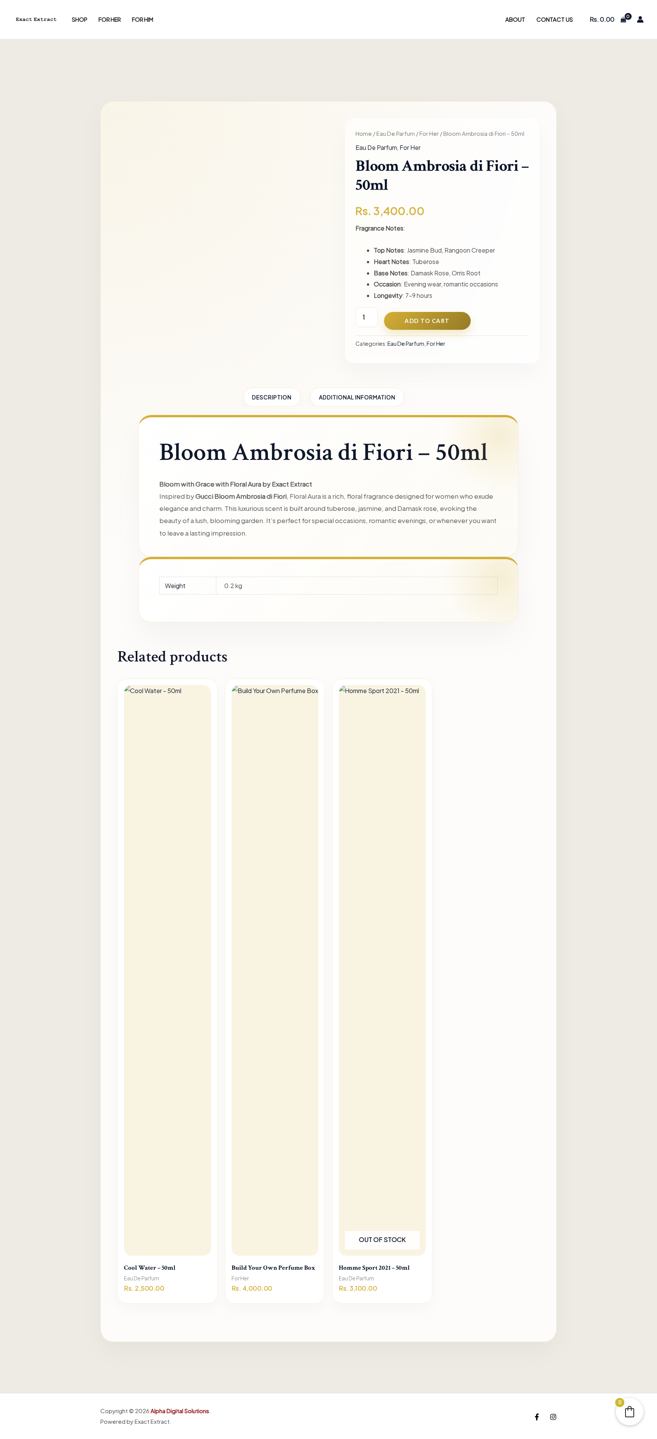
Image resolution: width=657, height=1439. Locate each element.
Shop (79, 19)
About (515, 19)
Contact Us (554, 19)
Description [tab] (272, 397)
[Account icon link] (640, 19)
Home (363, 133)
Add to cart (427, 320)
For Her (109, 19)
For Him (142, 19)
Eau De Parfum (395, 133)
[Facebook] (536, 1417)
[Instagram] (553, 1417)
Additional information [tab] (357, 397)
